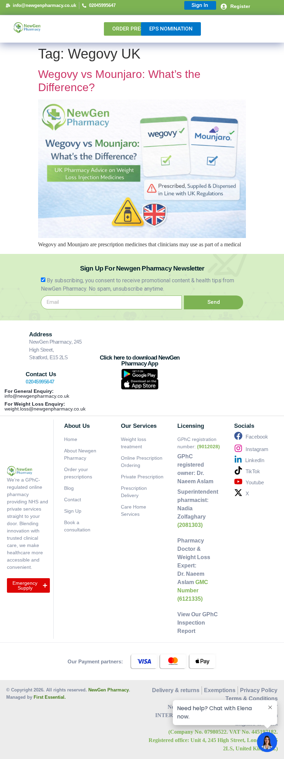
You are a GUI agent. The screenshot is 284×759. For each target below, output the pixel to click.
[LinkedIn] (238, 460)
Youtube (255, 482)
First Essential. (50, 697)
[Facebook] (238, 436)
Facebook (257, 437)
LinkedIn (254, 460)
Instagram (257, 449)
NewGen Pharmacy (108, 689)
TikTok (253, 471)
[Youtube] (238, 481)
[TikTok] (238, 470)
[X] (238, 492)
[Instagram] (238, 448)
